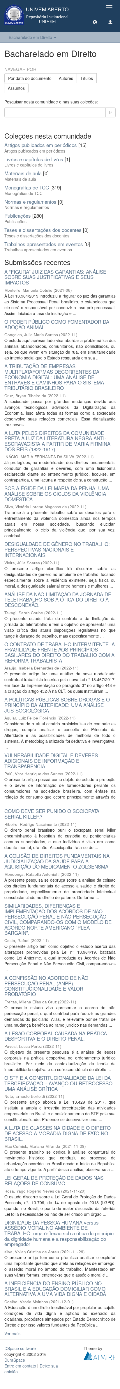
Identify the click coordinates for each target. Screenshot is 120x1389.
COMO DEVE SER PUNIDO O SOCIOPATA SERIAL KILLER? (51, 813)
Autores (66, 78)
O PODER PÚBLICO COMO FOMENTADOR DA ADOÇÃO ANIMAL (56, 324)
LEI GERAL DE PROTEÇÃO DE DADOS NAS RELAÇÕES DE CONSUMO (53, 1180)
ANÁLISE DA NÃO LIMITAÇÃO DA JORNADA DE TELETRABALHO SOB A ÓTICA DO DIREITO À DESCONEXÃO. (57, 599)
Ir (110, 112)
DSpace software (20, 1348)
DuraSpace (14, 1360)
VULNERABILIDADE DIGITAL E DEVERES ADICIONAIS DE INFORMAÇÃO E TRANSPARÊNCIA (51, 760)
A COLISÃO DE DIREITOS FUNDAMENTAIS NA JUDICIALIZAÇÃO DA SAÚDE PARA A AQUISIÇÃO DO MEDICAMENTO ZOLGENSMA (57, 861)
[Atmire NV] (100, 1355)
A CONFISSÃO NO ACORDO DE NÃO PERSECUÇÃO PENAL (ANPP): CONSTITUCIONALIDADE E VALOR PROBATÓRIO (46, 986)
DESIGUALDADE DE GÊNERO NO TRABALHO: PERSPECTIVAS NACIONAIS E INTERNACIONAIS (57, 549)
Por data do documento (30, 78)
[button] (95, 22)
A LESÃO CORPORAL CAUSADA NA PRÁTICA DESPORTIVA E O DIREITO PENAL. (55, 1036)
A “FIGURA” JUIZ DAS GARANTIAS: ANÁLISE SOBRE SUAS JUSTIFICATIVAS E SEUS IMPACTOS (55, 277)
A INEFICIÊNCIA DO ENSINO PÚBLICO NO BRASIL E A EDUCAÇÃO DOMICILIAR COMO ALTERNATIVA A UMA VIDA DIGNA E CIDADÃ (55, 1288)
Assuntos (16, 88)
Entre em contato (20, 1366)
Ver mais (12, 1333)
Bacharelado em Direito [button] (31, 37)
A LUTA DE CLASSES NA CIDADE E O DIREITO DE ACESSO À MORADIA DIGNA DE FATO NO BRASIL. (57, 1133)
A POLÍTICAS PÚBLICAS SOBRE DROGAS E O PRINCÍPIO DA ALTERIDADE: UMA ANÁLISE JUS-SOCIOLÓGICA (57, 705)
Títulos (86, 78)
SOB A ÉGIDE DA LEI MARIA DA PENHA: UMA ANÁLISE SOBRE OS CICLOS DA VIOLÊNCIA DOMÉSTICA (56, 493)
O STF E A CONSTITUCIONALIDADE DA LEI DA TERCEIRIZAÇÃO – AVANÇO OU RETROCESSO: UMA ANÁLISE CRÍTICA (59, 1083)
